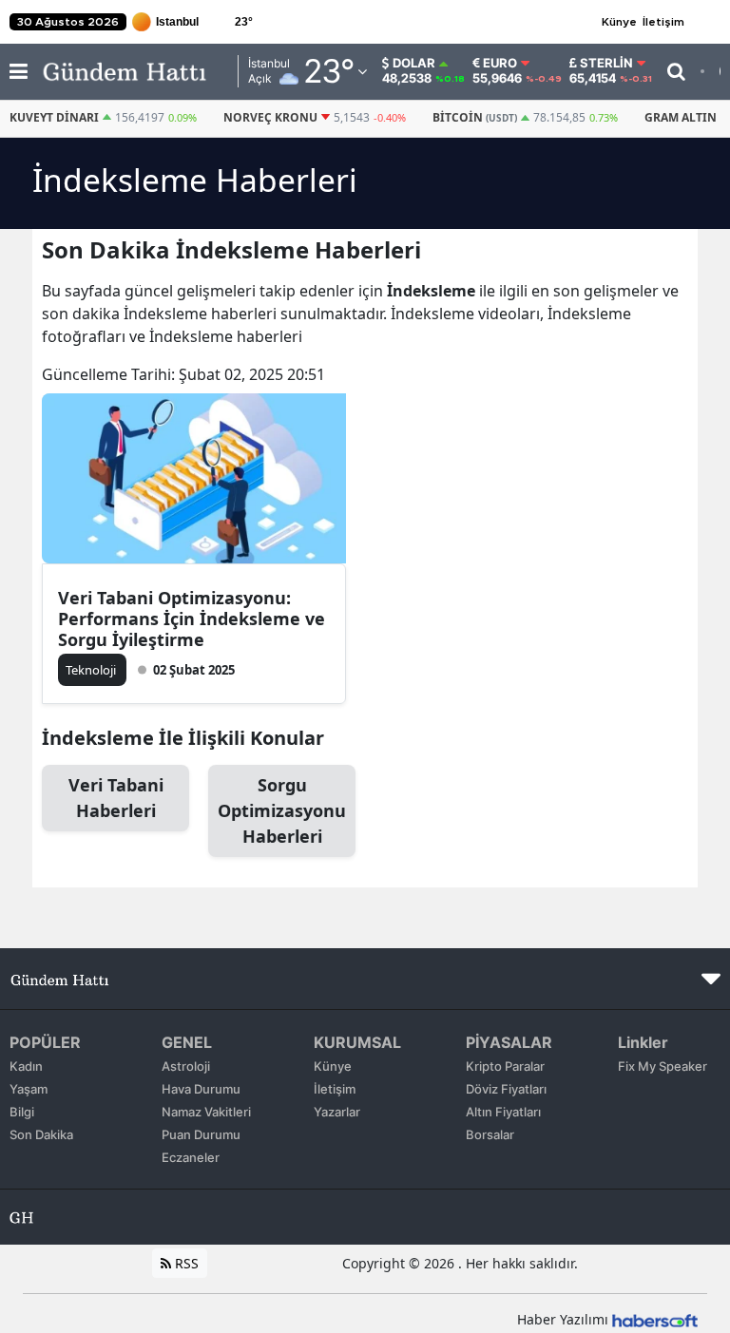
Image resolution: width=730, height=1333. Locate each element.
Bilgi (22, 1111)
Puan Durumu (201, 1134)
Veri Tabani (115, 797)
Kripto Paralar (505, 1066)
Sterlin (606, 63)
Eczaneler (191, 1157)
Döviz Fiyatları (506, 1088)
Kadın (26, 1066)
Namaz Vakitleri (206, 1111)
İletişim (663, 22)
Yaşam (29, 1088)
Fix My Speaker (662, 1066)
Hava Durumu (201, 1088)
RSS (185, 1263)
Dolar (414, 63)
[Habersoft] (655, 1319)
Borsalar (490, 1134)
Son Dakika (41, 1134)
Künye (619, 22)
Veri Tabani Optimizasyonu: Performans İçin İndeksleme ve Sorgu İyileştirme (191, 618)
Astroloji (186, 1066)
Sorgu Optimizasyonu (282, 810)
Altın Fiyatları (503, 1111)
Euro (500, 63)
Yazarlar (337, 1111)
